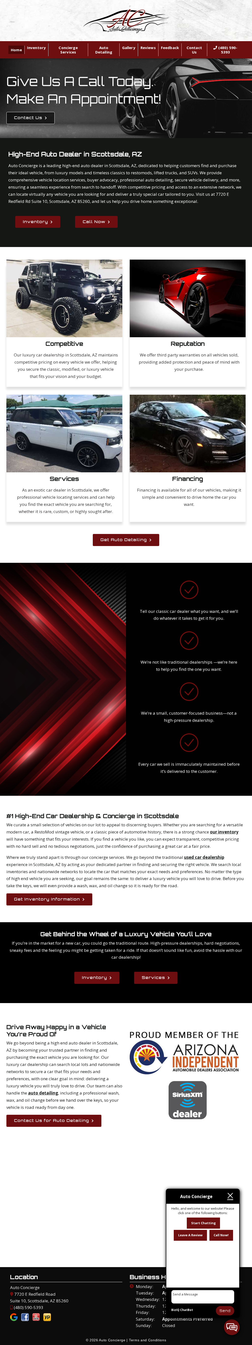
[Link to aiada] (184, 1072)
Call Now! (221, 1235)
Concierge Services (68, 49)
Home (16, 49)
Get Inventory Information (47, 899)
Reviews (148, 47)
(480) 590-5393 (227, 49)
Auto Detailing (103, 49)
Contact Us (194, 49)
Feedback (170, 47)
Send (225, 1311)
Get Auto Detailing (123, 539)
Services (153, 977)
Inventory (36, 47)
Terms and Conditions (147, 1340)
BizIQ (175, 1310)
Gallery (128, 47)
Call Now (94, 221)
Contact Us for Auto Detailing (51, 1120)
